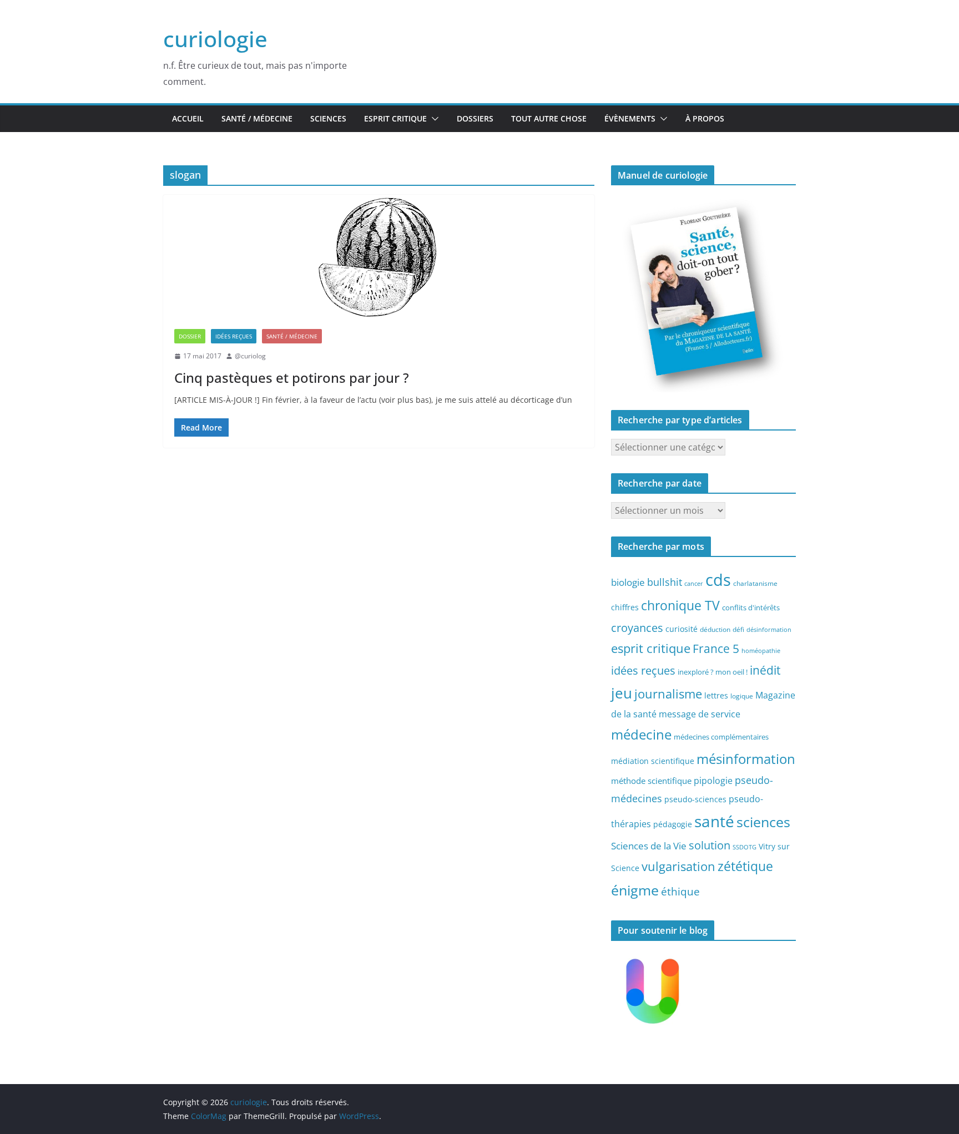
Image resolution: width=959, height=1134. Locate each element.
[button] (433, 118)
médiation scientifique (652, 761)
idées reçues (643, 670)
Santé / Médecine (256, 118)
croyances (637, 627)
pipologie (713, 780)
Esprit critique (395, 118)
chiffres (625, 607)
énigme (635, 890)
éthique (680, 891)
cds (718, 580)
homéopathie (760, 651)
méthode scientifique (651, 781)
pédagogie (672, 824)
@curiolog (250, 356)
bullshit (664, 582)
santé (714, 821)
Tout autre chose (549, 118)
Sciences (328, 118)
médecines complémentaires (721, 737)
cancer (693, 584)
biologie (628, 582)
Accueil (188, 118)
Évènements (629, 118)
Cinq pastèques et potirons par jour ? (291, 377)
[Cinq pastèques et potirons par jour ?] (378, 256)
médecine (641, 734)
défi (738, 629)
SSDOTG (744, 847)
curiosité (681, 629)
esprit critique (650, 648)
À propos (704, 118)
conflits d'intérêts (751, 607)
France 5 (716, 648)
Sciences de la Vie (649, 845)
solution (709, 845)
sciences (763, 821)
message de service (699, 714)
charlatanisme (755, 583)
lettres (716, 695)
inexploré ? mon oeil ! (713, 672)
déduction (715, 629)
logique (741, 695)
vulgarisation (678, 866)
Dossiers (475, 118)
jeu (621, 693)
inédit (765, 670)
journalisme (668, 693)
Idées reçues (233, 336)
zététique (745, 866)
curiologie (215, 38)
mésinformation (745, 759)
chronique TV (680, 605)
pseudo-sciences (695, 799)
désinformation (768, 630)
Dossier (190, 336)
